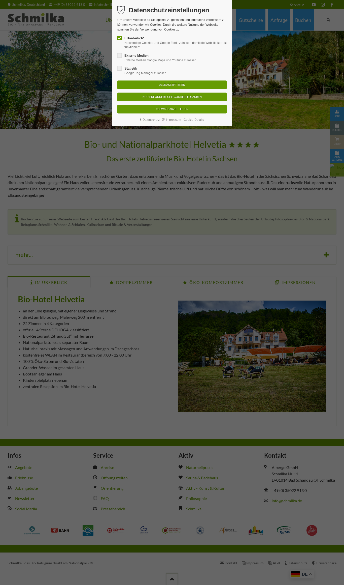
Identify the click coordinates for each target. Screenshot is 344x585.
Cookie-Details (194, 120)
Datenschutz (151, 120)
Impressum (173, 120)
